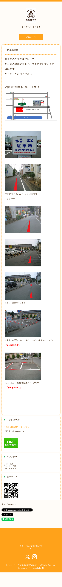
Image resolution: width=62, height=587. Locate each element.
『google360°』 (11, 199)
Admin (38, 568)
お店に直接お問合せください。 (17, 427)
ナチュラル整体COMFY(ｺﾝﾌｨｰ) (25, 565)
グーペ (31, 568)
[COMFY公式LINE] (11, 443)
